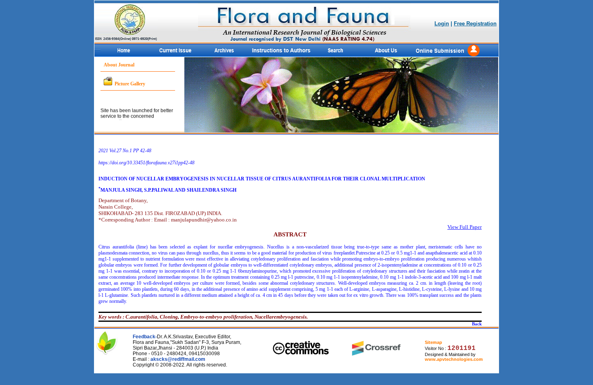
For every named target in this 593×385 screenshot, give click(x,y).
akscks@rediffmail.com (177, 359)
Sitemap (433, 342)
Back (477, 324)
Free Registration (475, 24)
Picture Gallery (130, 84)
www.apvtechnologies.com (454, 359)
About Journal (119, 65)
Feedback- (145, 336)
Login (441, 24)
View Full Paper (464, 227)
